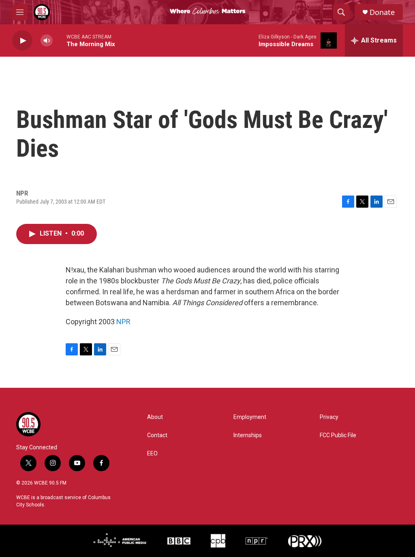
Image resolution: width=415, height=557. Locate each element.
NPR (123, 321)
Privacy (329, 417)
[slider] (59, 40)
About (155, 417)
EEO (152, 454)
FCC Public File (338, 435)
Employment (249, 417)
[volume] (46, 41)
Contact (157, 435)
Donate (382, 12)
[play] (22, 40)
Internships (247, 435)
